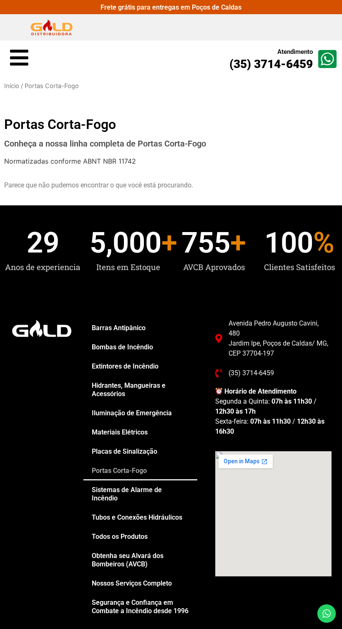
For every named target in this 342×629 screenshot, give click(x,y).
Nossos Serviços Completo (132, 583)
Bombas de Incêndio (122, 347)
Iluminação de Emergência (132, 413)
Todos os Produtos (120, 537)
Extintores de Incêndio (125, 366)
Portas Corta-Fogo (119, 471)
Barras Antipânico (119, 328)
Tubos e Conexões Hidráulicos (137, 517)
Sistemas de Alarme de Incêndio (127, 494)
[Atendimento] (327, 58)
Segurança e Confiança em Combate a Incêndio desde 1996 (140, 607)
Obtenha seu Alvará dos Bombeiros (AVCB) (127, 560)
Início (11, 86)
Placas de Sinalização (124, 451)
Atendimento (295, 52)
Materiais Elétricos (120, 432)
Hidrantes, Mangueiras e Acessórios (129, 389)
